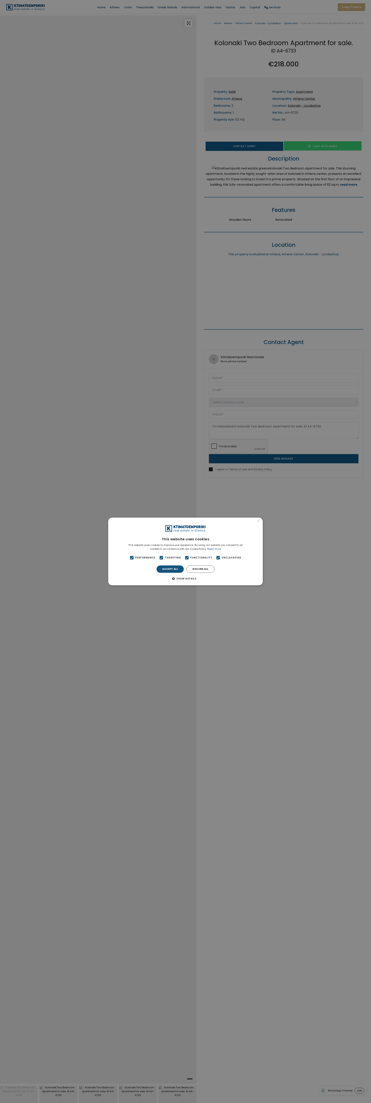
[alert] (185, 551)
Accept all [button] (170, 569)
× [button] (258, 521)
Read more (214, 549)
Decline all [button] (200, 569)
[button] (185, 579)
